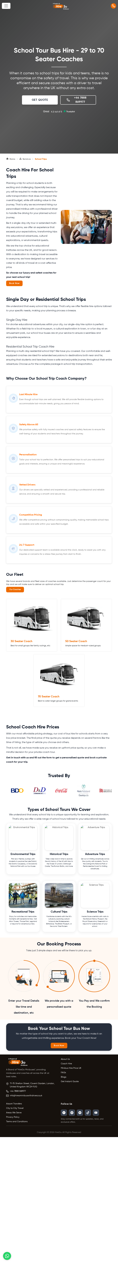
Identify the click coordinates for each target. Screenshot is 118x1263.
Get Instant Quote (70, 1081)
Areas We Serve (14, 1113)
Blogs (63, 1077)
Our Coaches (15, 589)
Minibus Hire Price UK (71, 1068)
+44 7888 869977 (18, 1091)
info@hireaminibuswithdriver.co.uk (26, 1096)
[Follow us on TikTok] (88, 1113)
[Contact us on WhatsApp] (7, 1256)
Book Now (14, 283)
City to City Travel (15, 1108)
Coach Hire (66, 1064)
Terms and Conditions (17, 1121)
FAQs (63, 1072)
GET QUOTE (40, 100)
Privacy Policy (12, 1117)
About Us (65, 1059)
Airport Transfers (14, 1104)
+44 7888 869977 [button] (80, 99)
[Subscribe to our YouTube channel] (96, 1113)
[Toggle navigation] (6, 6)
